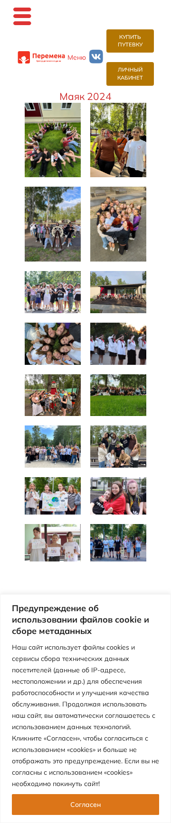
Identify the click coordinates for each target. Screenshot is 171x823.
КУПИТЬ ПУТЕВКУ (130, 41)
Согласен (85, 804)
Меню (76, 57)
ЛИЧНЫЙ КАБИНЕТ (130, 73)
